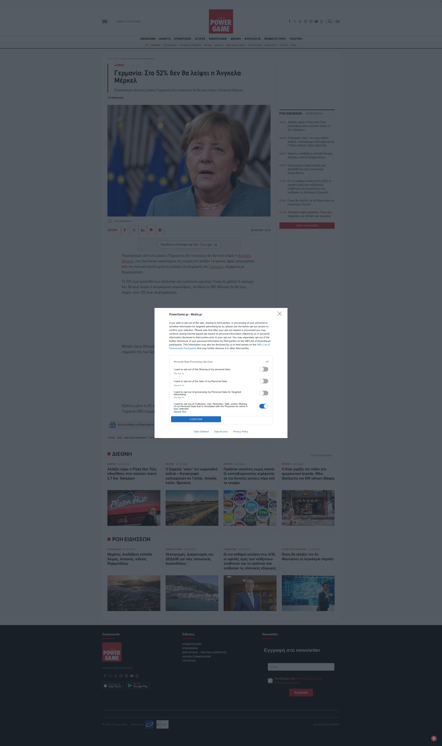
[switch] (263, 369)
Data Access (221, 431)
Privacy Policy (240, 431)
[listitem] (221, 361)
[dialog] (221, 373)
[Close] (280, 314)
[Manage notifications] (434, 738)
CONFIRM (196, 419)
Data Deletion (201, 431)
